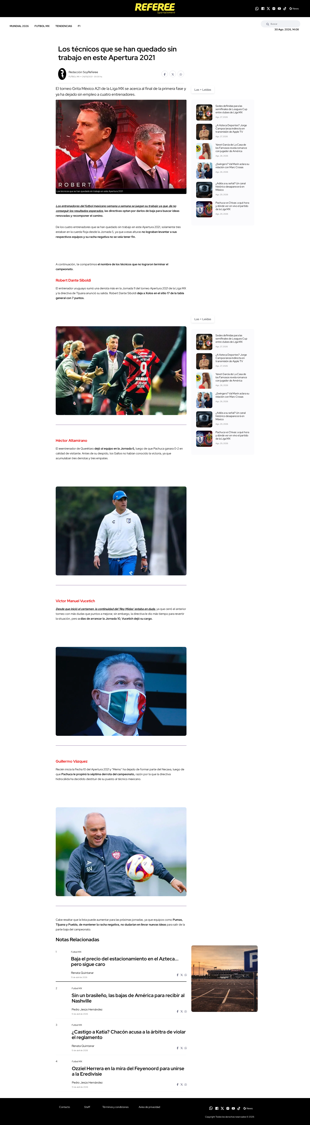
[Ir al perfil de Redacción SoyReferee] (62, 74)
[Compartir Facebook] (164, 74)
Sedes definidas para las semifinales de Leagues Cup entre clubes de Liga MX (231, 109)
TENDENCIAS (63, 26)
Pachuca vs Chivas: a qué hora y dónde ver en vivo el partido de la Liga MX (232, 206)
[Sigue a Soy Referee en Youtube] (279, 8)
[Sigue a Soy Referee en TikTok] (284, 8)
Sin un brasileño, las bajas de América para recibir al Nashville (128, 998)
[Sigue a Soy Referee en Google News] (294, 8)
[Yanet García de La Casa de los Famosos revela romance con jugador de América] (204, 151)
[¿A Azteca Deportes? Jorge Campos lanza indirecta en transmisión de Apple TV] (204, 132)
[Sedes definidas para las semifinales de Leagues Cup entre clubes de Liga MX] (204, 112)
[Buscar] (267, 23)
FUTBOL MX (42, 26)
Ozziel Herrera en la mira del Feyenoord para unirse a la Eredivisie (128, 1071)
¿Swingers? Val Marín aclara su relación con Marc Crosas (232, 165)
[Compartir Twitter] (173, 74)
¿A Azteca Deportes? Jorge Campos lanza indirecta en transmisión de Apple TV (231, 128)
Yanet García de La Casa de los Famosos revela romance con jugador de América (231, 148)
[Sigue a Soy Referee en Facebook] (262, 8)
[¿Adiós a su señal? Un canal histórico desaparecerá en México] (204, 190)
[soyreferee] (155, 8)
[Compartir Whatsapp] (181, 74)
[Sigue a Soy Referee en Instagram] (273, 8)
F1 (79, 26)
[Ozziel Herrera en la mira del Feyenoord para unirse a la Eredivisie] (224, 1087)
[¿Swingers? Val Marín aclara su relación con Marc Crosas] (204, 170)
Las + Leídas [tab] (202, 89)
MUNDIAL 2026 (19, 26)
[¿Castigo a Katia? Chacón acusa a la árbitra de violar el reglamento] (224, 1050)
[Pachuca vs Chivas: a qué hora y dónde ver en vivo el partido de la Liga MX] (204, 209)
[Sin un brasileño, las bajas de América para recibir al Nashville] (224, 1014)
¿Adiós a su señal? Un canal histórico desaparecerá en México (231, 187)
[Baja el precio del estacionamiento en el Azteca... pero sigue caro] (224, 978)
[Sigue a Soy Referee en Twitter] (268, 8)
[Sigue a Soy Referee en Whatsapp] (257, 9)
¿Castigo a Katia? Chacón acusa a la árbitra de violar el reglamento (129, 1034)
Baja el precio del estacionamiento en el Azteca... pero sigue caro (125, 961)
